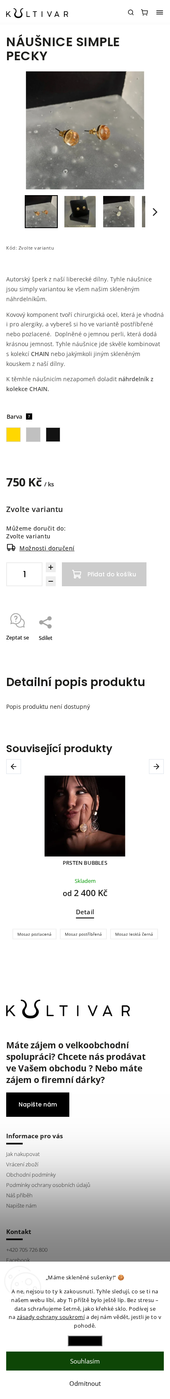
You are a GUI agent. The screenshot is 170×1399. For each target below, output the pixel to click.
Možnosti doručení (47, 548)
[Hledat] (131, 12)
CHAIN (40, 354)
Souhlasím (85, 1361)
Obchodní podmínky (31, 1174)
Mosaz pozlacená (34, 934)
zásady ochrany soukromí (51, 1317)
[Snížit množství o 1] (51, 581)
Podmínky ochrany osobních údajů (48, 1185)
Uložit (26, 649)
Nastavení (85, 1341)
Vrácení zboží (22, 1164)
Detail (85, 912)
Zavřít (144, 648)
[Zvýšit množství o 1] (51, 567)
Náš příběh (19, 1195)
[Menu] (159, 12)
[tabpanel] (85, 859)
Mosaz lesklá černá (134, 934)
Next (158, 766)
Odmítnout (85, 1383)
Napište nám (38, 1104)
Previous (15, 766)
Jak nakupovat (23, 1154)
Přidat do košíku (111, 574)
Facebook (18, 1260)
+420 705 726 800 (26, 1249)
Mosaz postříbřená (83, 934)
